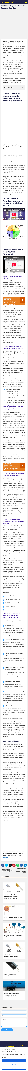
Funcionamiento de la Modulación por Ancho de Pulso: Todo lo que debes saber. (20, 870)
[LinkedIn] (21, 865)
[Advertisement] (14, 24)
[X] (10, 865)
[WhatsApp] (17, 865)
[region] (14, 1059)
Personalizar (14, 1064)
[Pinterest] (14, 865)
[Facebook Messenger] (6, 865)
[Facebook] (2, 865)
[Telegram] (25, 865)
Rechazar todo (14, 1068)
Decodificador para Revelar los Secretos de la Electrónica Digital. (7, 871)
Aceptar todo (14, 1060)
